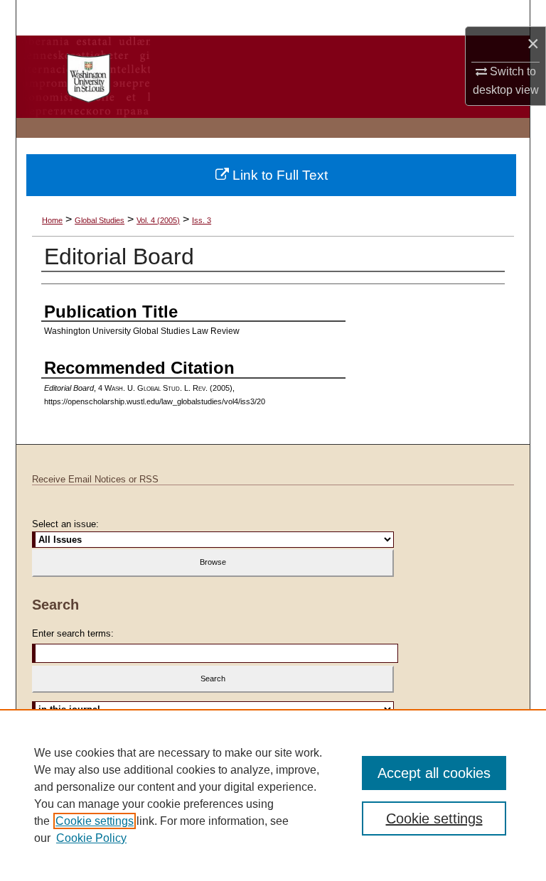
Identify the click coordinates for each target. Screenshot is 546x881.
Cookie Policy (91, 838)
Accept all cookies (434, 773)
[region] (273, 795)
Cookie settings (94, 821)
